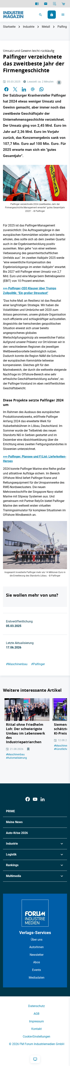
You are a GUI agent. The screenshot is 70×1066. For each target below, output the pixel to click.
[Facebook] (27, 799)
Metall (46, 26)
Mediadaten (36, 977)
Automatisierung (16, 757)
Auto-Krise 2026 (17, 833)
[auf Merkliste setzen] (59, 82)
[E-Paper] (37, 3)
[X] (15, 89)
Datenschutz (36, 1006)
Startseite (9, 26)
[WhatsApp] (41, 89)
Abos (36, 962)
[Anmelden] (52, 14)
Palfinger (38, 664)
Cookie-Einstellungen (36, 1036)
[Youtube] (35, 799)
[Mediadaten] (54, 3)
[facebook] (6, 89)
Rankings (12, 865)
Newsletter (36, 955)
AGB (36, 1013)
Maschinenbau (16, 664)
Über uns (36, 939)
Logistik (11, 854)
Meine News (14, 822)
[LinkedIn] (24, 89)
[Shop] (63, 3)
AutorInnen (36, 947)
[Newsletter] (45, 3)
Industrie (28, 26)
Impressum (36, 1021)
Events (36, 970)
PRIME (10, 811)
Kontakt (36, 1029)
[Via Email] (32, 89)
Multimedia (13, 876)
